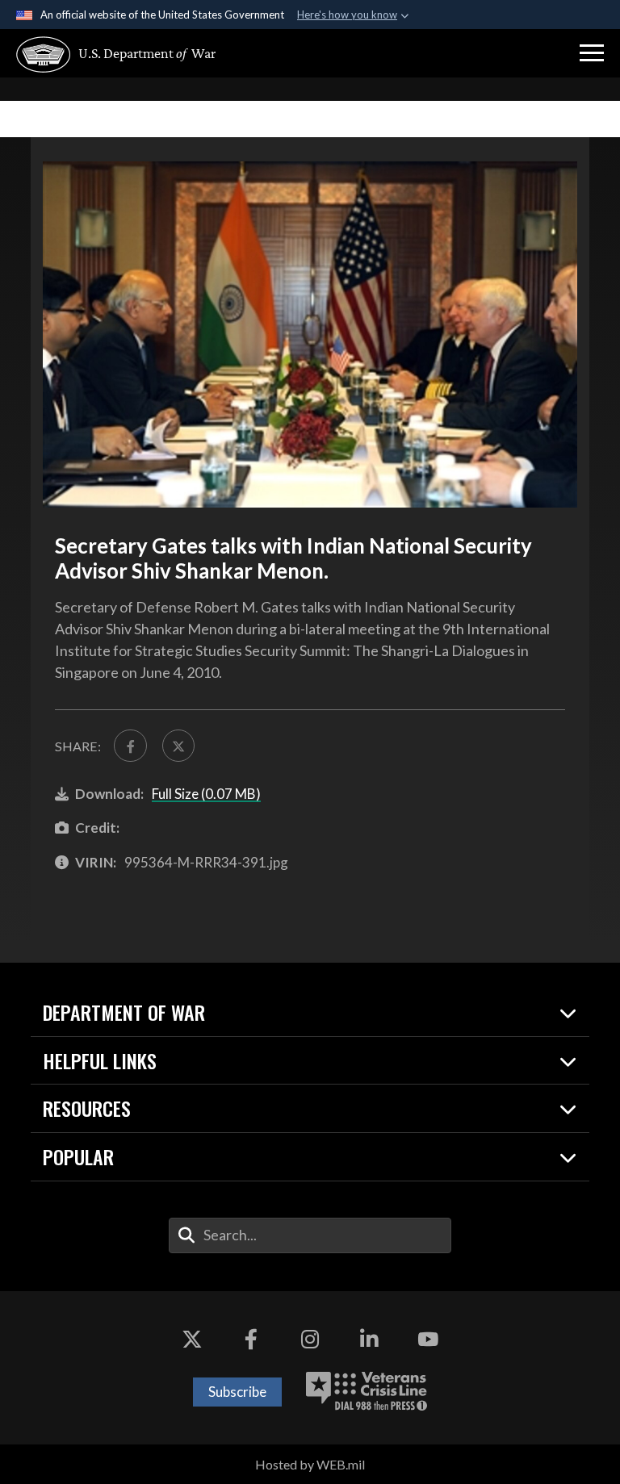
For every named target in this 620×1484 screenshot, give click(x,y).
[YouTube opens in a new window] (428, 1339)
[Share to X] (178, 745)
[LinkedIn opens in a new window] (369, 1339)
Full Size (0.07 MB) (206, 793)
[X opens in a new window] (192, 1339)
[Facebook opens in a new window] (251, 1339)
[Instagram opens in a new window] (310, 1339)
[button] (592, 53)
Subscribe (237, 1391)
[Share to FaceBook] (130, 745)
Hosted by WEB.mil (310, 1464)
